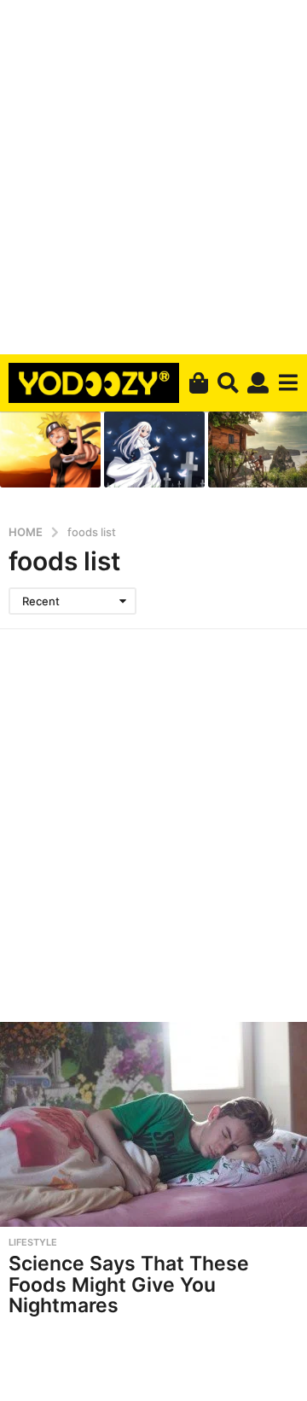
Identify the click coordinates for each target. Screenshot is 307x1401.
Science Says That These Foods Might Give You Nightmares (129, 1284)
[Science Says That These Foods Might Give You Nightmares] (153, 1124)
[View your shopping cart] (198, 383)
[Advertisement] (153, 174)
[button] (228, 383)
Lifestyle (33, 1242)
